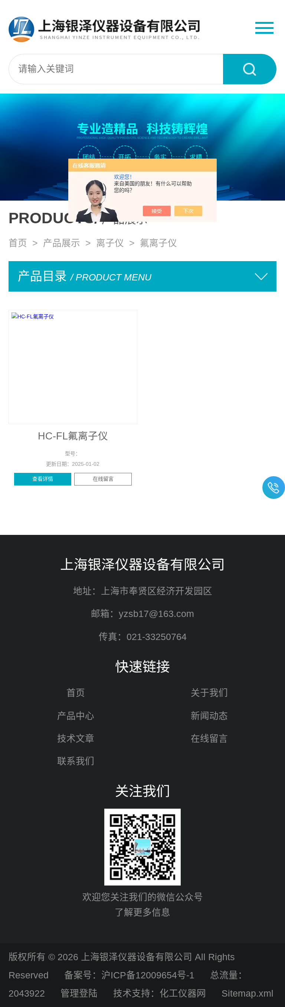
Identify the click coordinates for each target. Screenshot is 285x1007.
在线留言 (103, 479)
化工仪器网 (183, 993)
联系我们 (75, 761)
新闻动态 (209, 716)
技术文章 (75, 739)
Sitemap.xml (247, 993)
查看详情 (42, 479)
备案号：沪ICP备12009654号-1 (129, 975)
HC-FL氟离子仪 (73, 436)
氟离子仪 (158, 243)
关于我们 (209, 693)
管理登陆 (79, 993)
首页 (18, 243)
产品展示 (61, 243)
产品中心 (75, 716)
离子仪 (110, 243)
